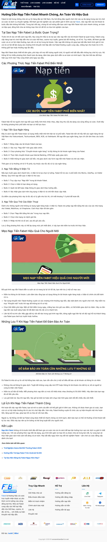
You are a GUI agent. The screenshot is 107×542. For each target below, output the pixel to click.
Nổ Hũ (56, 3)
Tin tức (36, 6)
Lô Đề (63, 3)
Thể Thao (24, 3)
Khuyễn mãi (26, 6)
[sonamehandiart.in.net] (9, 5)
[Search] (77, 5)
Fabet (78, 22)
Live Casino (35, 3)
